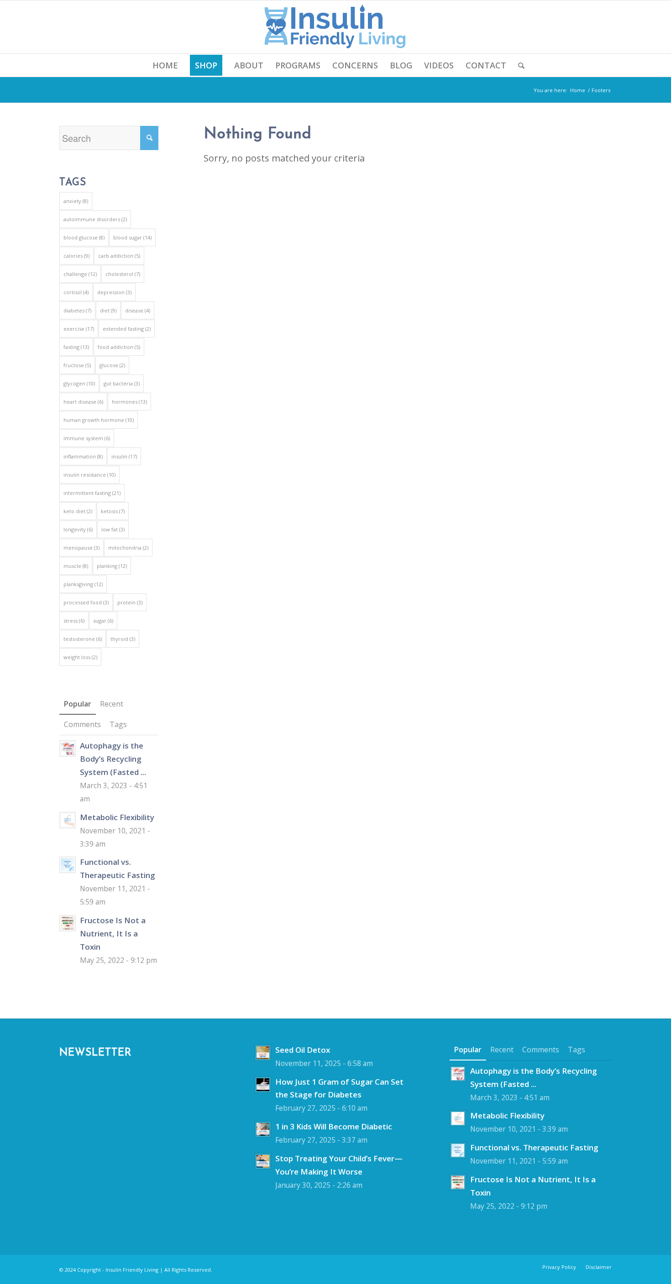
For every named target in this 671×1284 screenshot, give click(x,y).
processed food (86, 602)
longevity (78, 529)
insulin (124, 456)
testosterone (82, 638)
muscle (75, 565)
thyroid (122, 638)
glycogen (79, 383)
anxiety (75, 201)
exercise (78, 328)
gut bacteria (122, 383)
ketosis (113, 511)
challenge (80, 273)
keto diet (77, 511)
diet (108, 310)
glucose (112, 365)
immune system (86, 438)
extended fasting (127, 328)
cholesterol (122, 273)
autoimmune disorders (95, 219)
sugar (103, 620)
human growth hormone (98, 419)
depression (114, 292)
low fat (113, 529)
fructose (77, 365)
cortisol (76, 292)
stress (73, 620)
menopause (81, 547)
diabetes (77, 310)
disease (137, 310)
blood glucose (84, 237)
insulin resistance (89, 474)
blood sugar (132, 237)
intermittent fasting (92, 492)
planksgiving (83, 584)
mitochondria (128, 547)
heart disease (83, 401)
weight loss (80, 657)
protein (129, 602)
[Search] (518, 65)
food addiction (119, 346)
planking (112, 565)
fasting (76, 346)
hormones (129, 401)
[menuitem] (165, 65)
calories (76, 255)
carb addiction (119, 255)
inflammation (83, 456)
